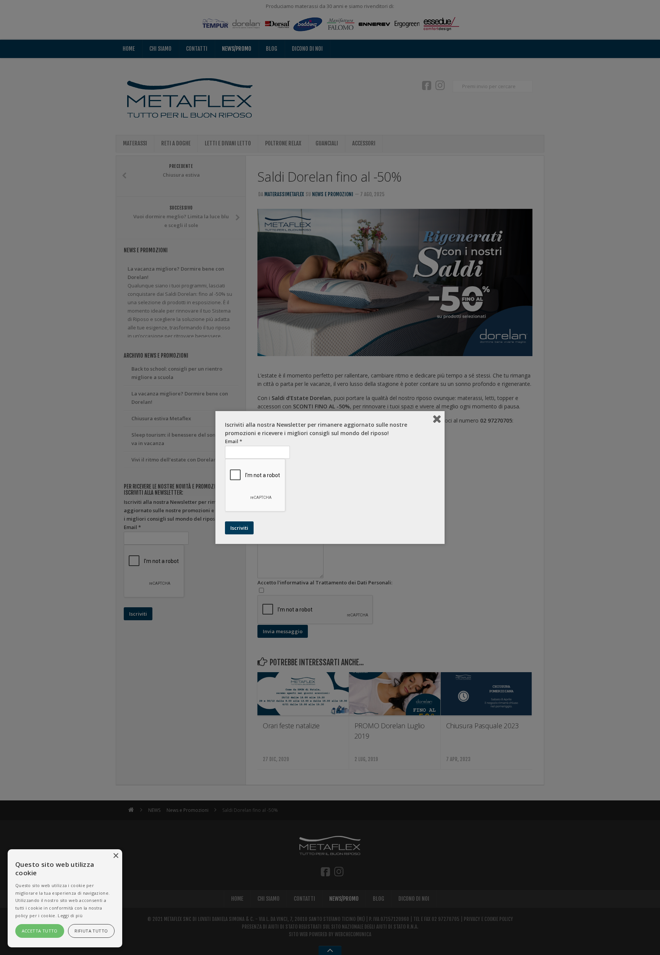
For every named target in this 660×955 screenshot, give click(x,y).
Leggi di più (70, 915)
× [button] (115, 856)
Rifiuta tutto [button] (91, 931)
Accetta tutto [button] (40, 931)
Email (233, 441)
